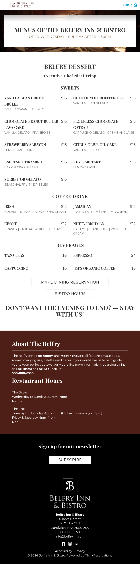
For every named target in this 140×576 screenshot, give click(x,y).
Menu (16, 422)
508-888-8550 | (70, 532)
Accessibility (63, 551)
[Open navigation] (4, 5)
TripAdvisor (76, 544)
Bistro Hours (70, 294)
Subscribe (70, 460)
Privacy (79, 551)
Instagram (70, 544)
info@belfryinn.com (70, 536)
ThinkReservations (98, 555)
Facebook (63, 544)
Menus (17, 401)
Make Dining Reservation (70, 282)
